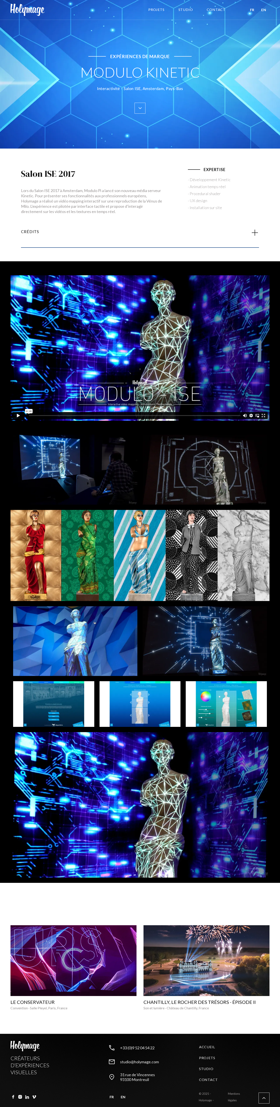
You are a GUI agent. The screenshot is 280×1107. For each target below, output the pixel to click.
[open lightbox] (75, 472)
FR (252, 10)
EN (263, 10)
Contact (208, 1080)
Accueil (207, 1047)
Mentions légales (234, 1097)
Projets (156, 9)
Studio (206, 1069)
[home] (27, 10)
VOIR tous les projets (242, 915)
